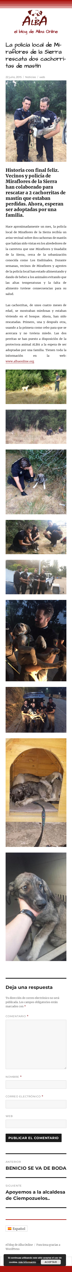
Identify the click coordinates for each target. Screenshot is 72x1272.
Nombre (14, 1077)
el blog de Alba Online (36, 31)
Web (9, 1116)
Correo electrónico (24, 1096)
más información (27, 1262)
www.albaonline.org (20, 361)
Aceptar (51, 1262)
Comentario (17, 1016)
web (42, 77)
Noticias (30, 77)
